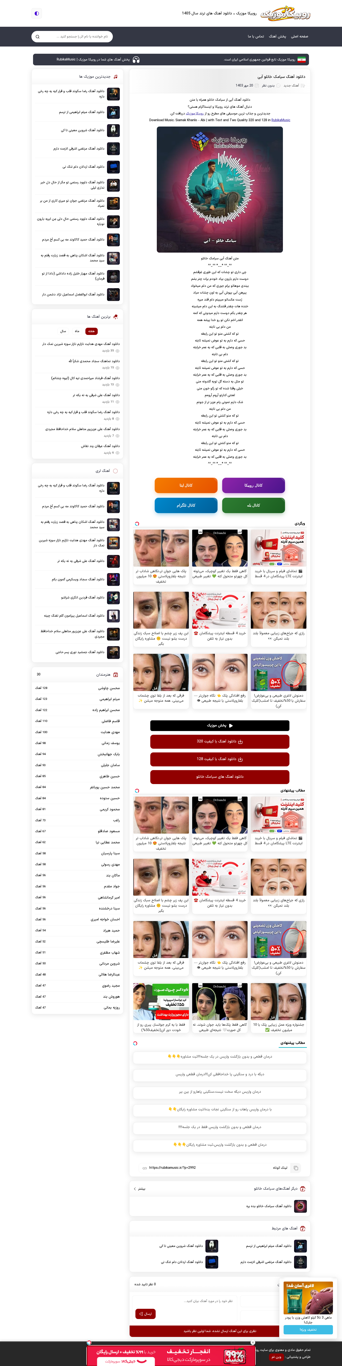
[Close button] (253, 1342)
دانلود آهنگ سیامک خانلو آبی (281, 77)
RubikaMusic (281, 120)
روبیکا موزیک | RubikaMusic (285, 13)
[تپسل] (89, 1342)
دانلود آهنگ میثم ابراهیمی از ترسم (269, 1246)
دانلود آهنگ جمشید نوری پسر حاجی (80, 652)
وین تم (276, 1357)
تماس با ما (256, 36)
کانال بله (253, 505)
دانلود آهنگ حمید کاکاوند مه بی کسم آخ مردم (73, 239)
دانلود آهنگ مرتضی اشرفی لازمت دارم (266, 1262)
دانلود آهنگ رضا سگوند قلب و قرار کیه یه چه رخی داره (71, 94)
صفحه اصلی (299, 36)
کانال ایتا (186, 485)
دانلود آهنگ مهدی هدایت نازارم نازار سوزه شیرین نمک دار (81, 344)
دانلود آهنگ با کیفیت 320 (216, 741)
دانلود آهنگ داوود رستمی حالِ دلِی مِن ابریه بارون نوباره (70, 222)
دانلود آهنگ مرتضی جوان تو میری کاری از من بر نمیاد (72, 203)
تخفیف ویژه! (308, 1329)
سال (63, 331)
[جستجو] (37, 37)
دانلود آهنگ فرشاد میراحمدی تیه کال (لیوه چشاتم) (85, 378)
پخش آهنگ (277, 36)
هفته (91, 331)
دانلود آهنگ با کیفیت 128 (216, 759)
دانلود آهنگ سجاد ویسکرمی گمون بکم (78, 579)
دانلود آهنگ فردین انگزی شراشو (82, 597)
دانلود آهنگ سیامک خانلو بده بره (269, 1206)
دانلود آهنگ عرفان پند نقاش (100, 446)
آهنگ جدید (291, 85)
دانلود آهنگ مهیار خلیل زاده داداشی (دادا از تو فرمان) (73, 276)
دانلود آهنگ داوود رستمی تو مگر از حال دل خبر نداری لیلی (72, 185)
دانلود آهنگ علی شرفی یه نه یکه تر (96, 395)
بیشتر (139, 1188)
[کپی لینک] (296, 1168)
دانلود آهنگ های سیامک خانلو (220, 777)
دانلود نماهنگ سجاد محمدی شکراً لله (94, 361)
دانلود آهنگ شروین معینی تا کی (181, 1246)
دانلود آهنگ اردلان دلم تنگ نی (182, 1262)
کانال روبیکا (254, 485)
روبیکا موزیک (195, 113)
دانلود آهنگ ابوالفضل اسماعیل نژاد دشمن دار (73, 294)
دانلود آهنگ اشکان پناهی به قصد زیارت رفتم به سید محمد (72, 258)
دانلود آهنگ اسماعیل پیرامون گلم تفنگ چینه (74, 615)
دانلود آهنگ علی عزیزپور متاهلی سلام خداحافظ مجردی (82, 429)
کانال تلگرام (186, 505)
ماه (77, 331)
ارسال (148, 1314)
